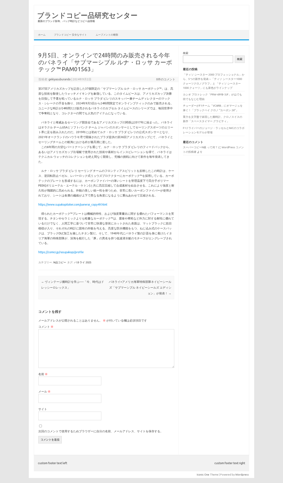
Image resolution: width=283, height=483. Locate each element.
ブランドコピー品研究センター (87, 15)
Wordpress (242, 474)
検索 (185, 53)
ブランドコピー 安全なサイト (70, 34)
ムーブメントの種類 (107, 34)
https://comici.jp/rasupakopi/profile (61, 252)
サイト (42, 409)
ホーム (42, 34)
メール (44, 391)
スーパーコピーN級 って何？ (200, 147)
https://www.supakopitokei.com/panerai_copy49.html (72, 204)
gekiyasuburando (59, 79)
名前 (43, 374)
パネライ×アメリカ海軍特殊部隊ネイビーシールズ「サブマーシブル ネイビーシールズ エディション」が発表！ (140, 287)
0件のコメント (165, 79)
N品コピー (59, 262)
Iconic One (203, 474)
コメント (45, 326)
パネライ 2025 (82, 262)
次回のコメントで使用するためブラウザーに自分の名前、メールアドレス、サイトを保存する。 (100, 431)
